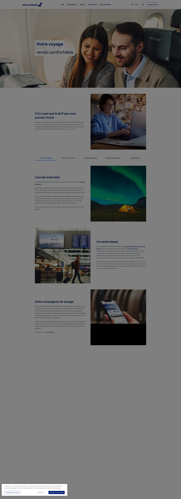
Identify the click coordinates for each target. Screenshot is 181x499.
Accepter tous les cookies (56, 492)
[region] (34, 490)
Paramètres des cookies (12, 492)
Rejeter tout (40, 492)
